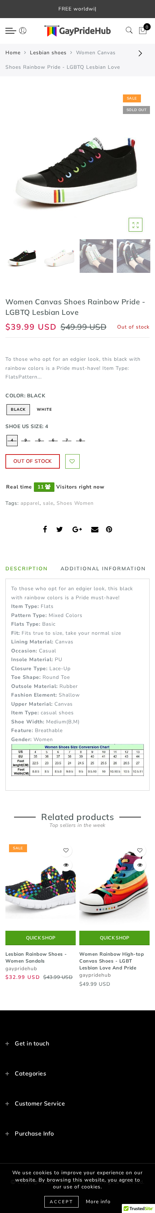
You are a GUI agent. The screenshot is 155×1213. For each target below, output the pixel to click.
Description (26, 568)
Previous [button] (18, 167)
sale (48, 503)
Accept (61, 1202)
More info (98, 1201)
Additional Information (103, 568)
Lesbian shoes (48, 52)
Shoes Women (75, 503)
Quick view (65, 865)
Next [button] (127, 167)
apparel (30, 503)
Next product (141, 53)
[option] (77, 163)
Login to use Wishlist (72, 461)
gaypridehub (21, 968)
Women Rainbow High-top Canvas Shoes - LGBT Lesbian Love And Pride (111, 960)
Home (13, 52)
